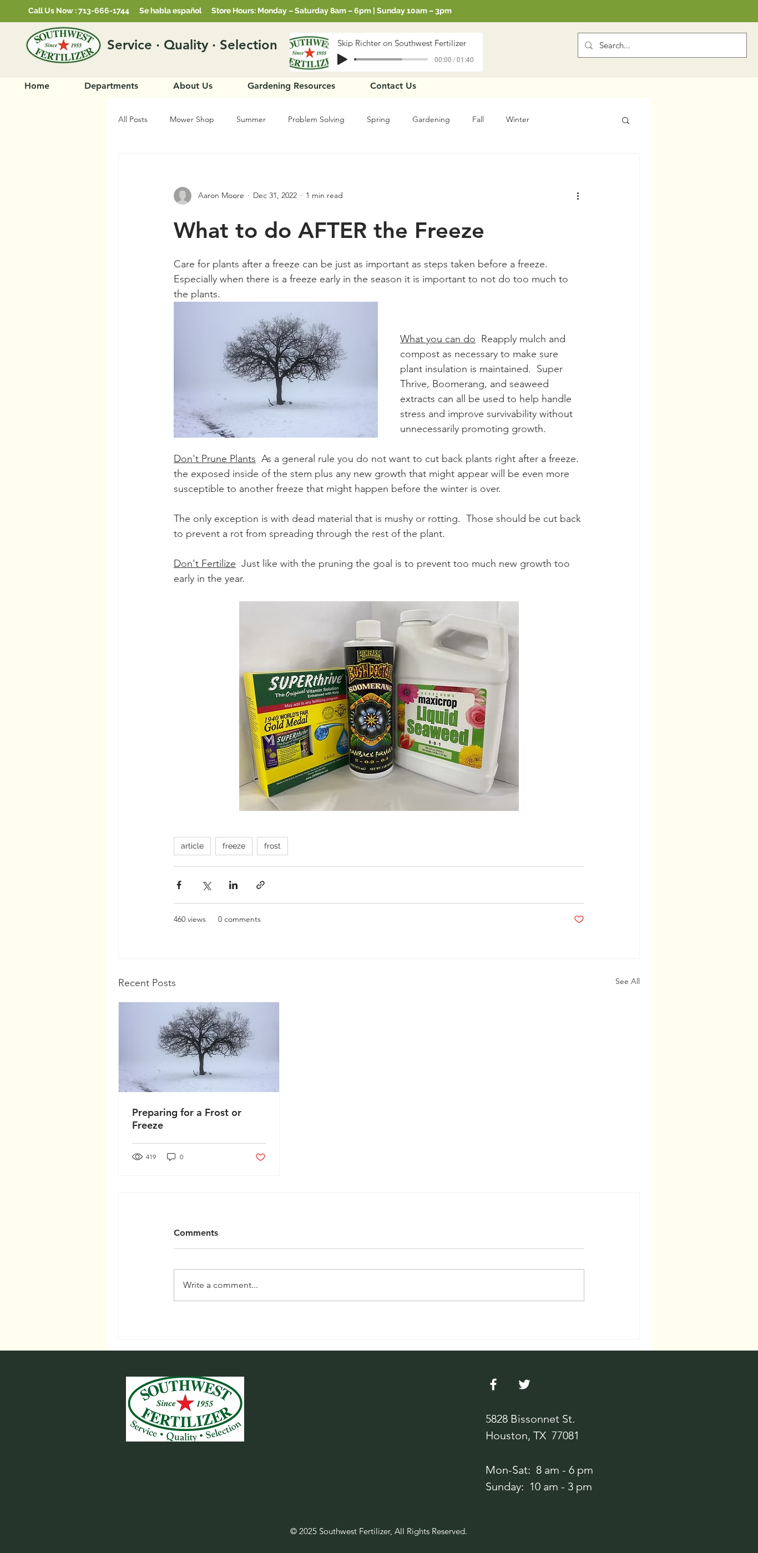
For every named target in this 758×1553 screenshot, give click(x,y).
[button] (625, 119)
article (192, 845)
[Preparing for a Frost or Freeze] (199, 1047)
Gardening (431, 119)
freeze (234, 845)
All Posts (133, 119)
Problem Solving (316, 119)
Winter (517, 119)
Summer (251, 119)
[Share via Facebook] (179, 885)
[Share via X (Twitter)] (206, 885)
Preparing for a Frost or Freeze (186, 1118)
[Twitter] (524, 1384)
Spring (378, 119)
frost (272, 845)
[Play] (342, 59)
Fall (478, 119)
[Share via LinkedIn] (233, 885)
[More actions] (577, 195)
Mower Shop (192, 119)
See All (627, 981)
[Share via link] (260, 885)
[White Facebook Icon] (493, 1384)
